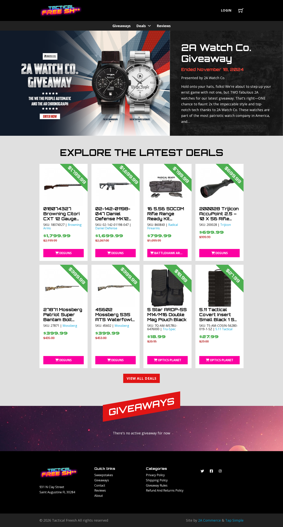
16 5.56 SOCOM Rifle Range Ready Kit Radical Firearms (167, 216)
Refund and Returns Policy (164, 490)
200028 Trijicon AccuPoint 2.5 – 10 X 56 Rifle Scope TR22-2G (219, 216)
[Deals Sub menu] (149, 26)
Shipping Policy (157, 480)
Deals (141, 25)
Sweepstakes (103, 475)
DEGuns (65, 253)
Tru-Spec (169, 329)
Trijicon (225, 225)
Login (226, 10)
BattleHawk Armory (171, 253)
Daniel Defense (106, 228)
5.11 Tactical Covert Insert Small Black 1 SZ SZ (218, 317)
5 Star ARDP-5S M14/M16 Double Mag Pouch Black (167, 314)
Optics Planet (169, 360)
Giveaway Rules (156, 485)
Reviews (164, 25)
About (98, 495)
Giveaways (121, 25)
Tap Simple (234, 520)
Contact (99, 485)
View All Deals (142, 378)
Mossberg (70, 325)
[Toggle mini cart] (241, 10)
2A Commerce (209, 520)
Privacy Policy (155, 475)
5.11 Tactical (223, 329)
